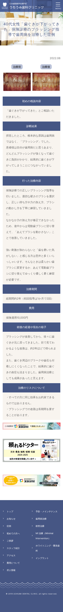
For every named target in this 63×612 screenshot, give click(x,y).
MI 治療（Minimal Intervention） (44, 536)
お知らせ (11, 518)
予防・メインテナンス (46, 511)
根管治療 (40, 526)
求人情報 (11, 570)
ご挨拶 (10, 540)
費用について (13, 562)
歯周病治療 (41, 518)
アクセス (11, 555)
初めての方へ (13, 533)
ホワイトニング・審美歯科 (48, 548)
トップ (10, 511)
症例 (9, 526)
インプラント (42, 558)
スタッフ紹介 (13, 548)
